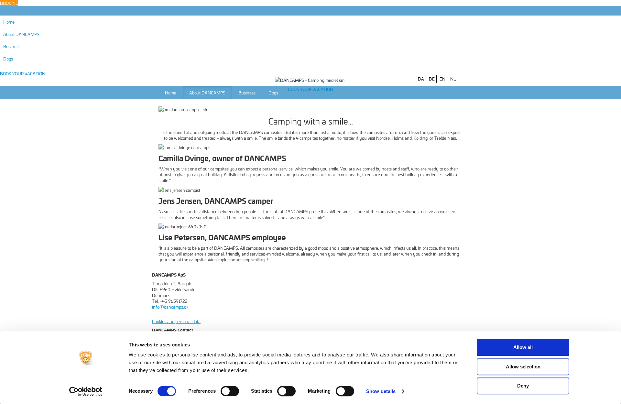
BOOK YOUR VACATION (22, 73)
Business (11, 46)
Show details (381, 391)
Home (9, 21)
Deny (523, 385)
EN (442, 78)
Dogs (8, 58)
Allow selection (523, 366)
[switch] (230, 391)
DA (421, 78)
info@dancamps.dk (170, 306)
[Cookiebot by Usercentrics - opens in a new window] (86, 391)
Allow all (523, 347)
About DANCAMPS (21, 34)
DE (432, 78)
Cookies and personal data (176, 321)
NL (453, 78)
